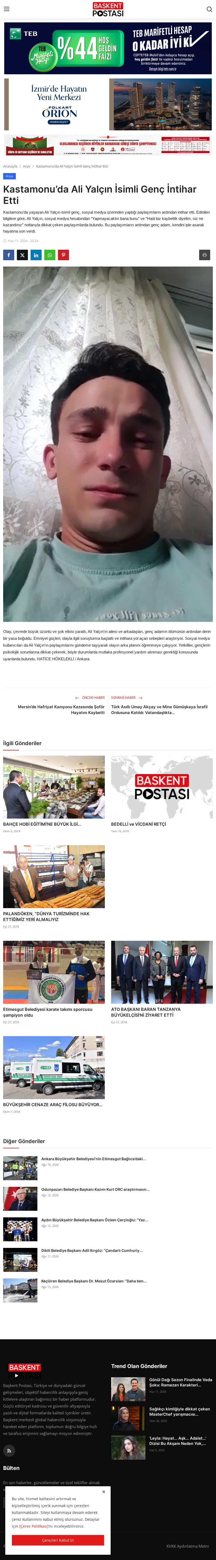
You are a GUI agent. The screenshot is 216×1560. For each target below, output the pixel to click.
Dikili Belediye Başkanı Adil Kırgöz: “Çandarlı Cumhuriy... (92, 1250)
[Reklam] (108, 145)
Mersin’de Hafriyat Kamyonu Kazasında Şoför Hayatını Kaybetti (61, 709)
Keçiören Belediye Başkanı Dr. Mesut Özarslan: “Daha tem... (94, 1281)
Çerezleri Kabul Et (58, 1540)
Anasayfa (10, 166)
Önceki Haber (93, 697)
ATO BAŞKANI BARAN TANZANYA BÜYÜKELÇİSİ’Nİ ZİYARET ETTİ (146, 1012)
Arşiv (27, 166)
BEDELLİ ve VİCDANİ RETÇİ (138, 824)
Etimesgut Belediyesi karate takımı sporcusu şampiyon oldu (47, 1012)
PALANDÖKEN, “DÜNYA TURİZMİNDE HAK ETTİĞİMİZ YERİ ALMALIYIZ (46, 916)
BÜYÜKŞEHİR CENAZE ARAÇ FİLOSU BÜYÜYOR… (52, 1104)
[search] (209, 9)
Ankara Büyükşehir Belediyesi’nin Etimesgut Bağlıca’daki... (93, 1159)
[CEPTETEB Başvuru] (108, 48)
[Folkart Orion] (108, 104)
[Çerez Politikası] (33, 1526)
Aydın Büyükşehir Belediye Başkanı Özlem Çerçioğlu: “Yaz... (94, 1220)
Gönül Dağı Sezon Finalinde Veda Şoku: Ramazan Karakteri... (180, 1382)
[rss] (9, 1451)
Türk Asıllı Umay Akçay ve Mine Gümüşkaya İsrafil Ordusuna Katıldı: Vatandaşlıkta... (159, 709)
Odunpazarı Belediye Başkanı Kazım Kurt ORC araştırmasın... (95, 1189)
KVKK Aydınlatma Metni (187, 1546)
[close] (104, 1492)
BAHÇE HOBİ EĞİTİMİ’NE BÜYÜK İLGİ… (42, 824)
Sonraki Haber (123, 697)
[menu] (6, 9)
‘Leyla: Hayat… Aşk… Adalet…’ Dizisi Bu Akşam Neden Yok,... (177, 1441)
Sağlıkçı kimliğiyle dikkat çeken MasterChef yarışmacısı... (179, 1411)
